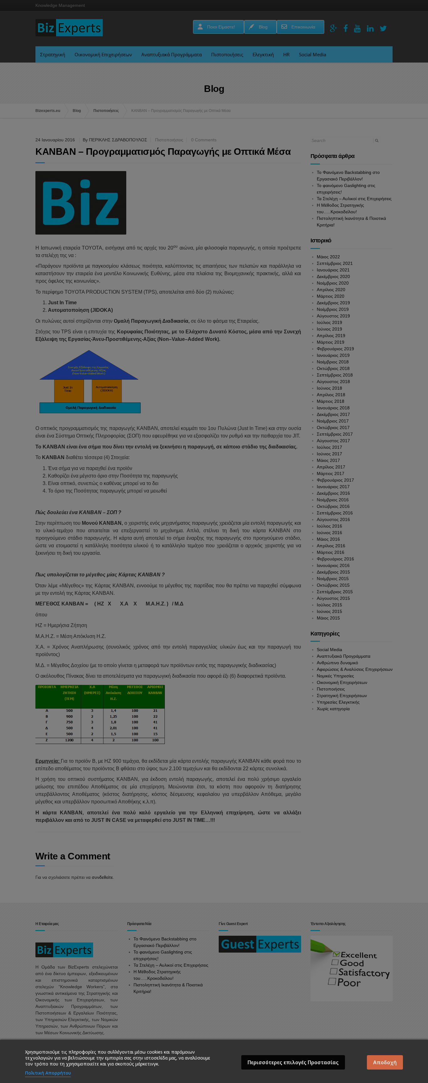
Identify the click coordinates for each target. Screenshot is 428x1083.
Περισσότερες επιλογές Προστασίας (293, 1062)
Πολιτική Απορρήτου (48, 1073)
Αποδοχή (385, 1062)
